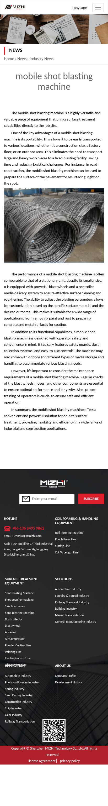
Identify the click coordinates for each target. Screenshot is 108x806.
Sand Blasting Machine (19, 613)
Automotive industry (68, 589)
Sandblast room (15, 606)
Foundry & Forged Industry (72, 596)
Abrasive (10, 632)
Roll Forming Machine (69, 533)
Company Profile (65, 676)
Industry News (41, 59)
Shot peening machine (19, 599)
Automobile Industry (18, 676)
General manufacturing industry (75, 622)
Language (79, 8)
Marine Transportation (69, 615)
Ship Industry (13, 708)
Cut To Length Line (66, 552)
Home (9, 59)
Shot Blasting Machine (19, 593)
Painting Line (13, 652)
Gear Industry (13, 715)
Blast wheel (12, 625)
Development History (68, 682)
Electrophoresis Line (18, 658)
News (21, 59)
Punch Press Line (65, 539)
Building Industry (66, 608)
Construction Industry (18, 702)
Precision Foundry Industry (22, 682)
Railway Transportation (20, 721)
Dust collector (14, 619)
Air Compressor (15, 639)
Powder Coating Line (18, 645)
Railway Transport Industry (72, 602)
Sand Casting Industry (19, 695)
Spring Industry (14, 689)
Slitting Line (62, 546)
